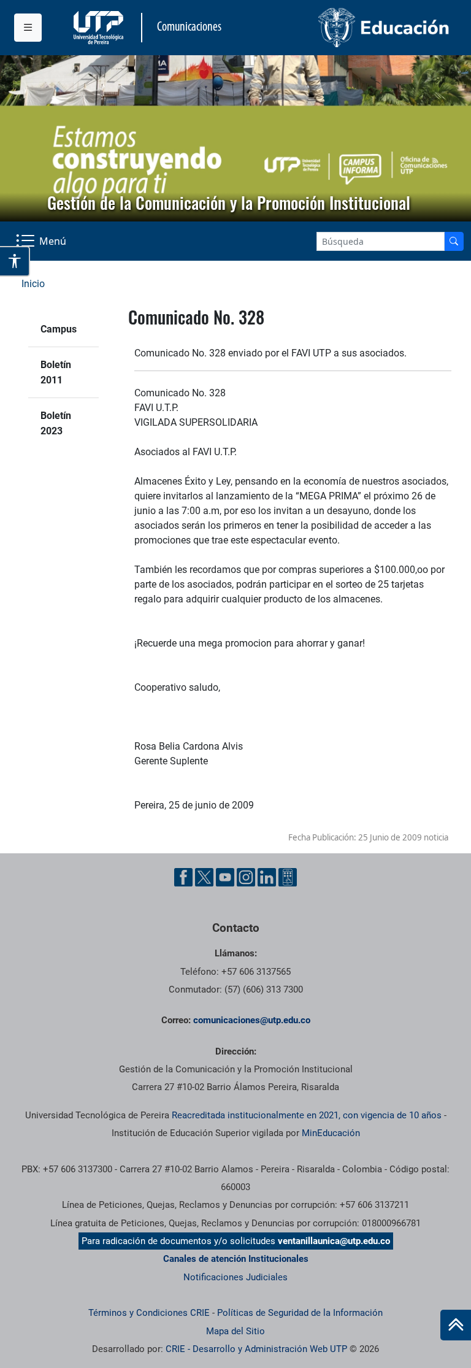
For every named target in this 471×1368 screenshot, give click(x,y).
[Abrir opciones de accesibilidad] (15, 261)
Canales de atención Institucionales (235, 1258)
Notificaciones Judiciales (235, 1277)
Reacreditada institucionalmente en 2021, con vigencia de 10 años (307, 1115)
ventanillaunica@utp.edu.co (334, 1241)
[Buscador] (454, 241)
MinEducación (331, 1133)
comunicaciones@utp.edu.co (251, 1020)
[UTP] (100, 27)
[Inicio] (455, 1325)
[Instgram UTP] (246, 877)
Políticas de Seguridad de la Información (300, 1312)
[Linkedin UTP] (267, 877)
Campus (58, 329)
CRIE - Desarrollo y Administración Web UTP (256, 1349)
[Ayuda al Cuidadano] (287, 877)
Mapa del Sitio (235, 1331)
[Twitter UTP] (204, 877)
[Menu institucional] (28, 27)
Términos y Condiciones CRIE (149, 1312)
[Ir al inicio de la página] (455, 1325)
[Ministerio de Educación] (346, 27)
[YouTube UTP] (225, 877)
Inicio (33, 284)
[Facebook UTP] (183, 877)
